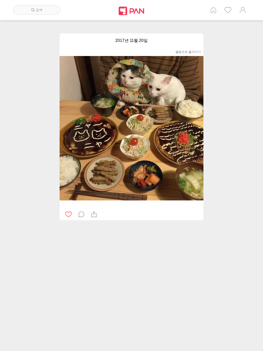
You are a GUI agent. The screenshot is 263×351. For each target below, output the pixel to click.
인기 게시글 (227, 10)
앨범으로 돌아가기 (188, 52)
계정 (243, 10)
